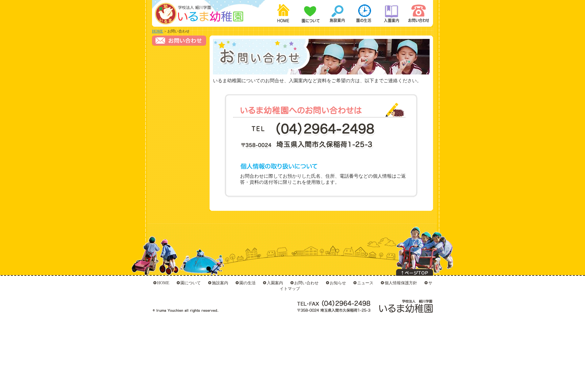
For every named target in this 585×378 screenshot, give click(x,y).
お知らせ (338, 283)
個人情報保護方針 (401, 283)
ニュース (365, 283)
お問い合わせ (416, 13)
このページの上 (414, 272)
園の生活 (363, 13)
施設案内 (336, 13)
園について (310, 13)
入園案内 (389, 13)
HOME (283, 13)
